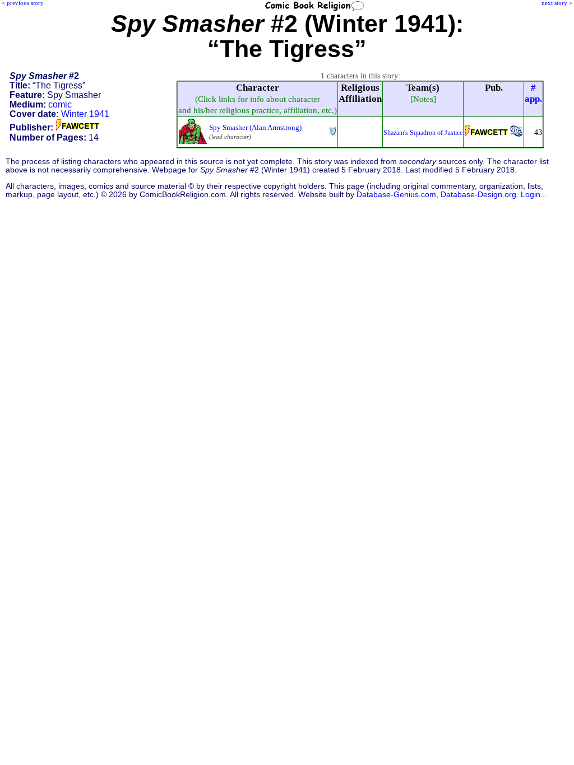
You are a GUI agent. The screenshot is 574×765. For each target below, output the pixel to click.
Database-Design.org (478, 194)
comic (60, 104)
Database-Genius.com (396, 194)
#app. (533, 93)
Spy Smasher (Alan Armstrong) (255, 127)
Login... (534, 194)
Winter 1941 (85, 114)
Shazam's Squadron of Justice (422, 133)
